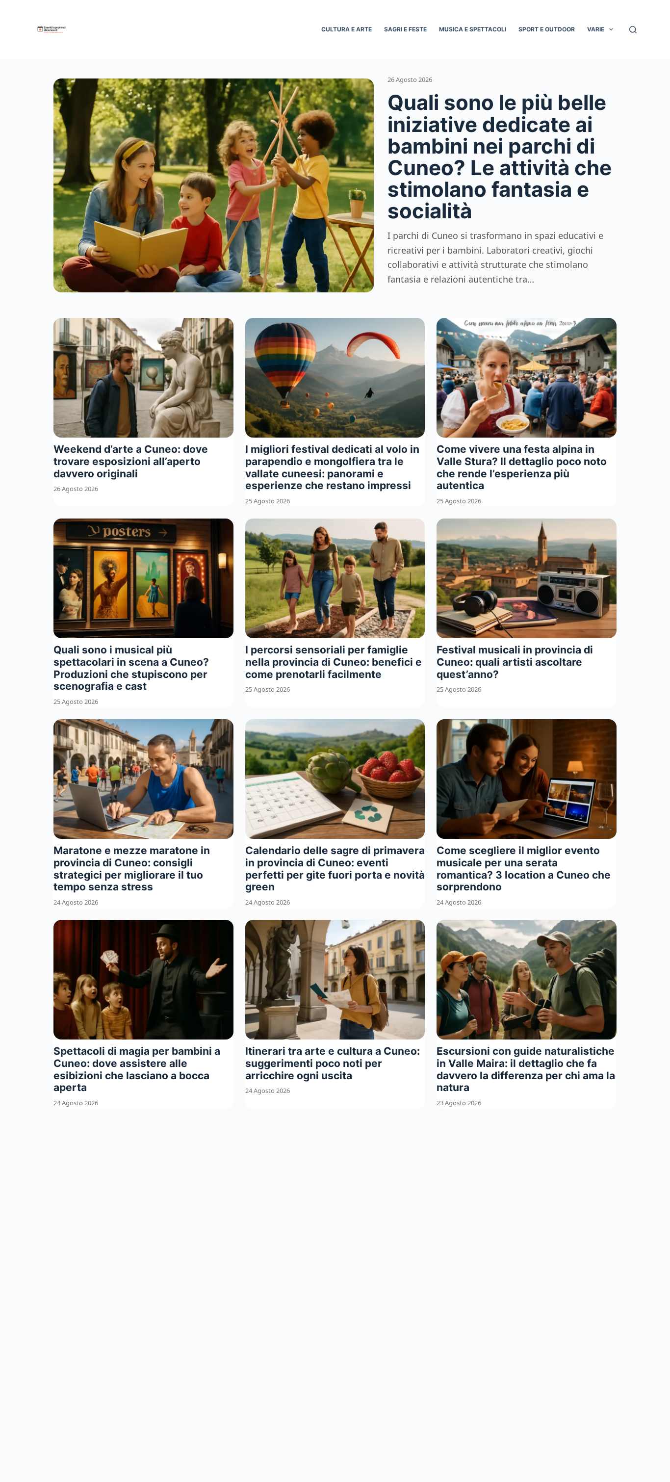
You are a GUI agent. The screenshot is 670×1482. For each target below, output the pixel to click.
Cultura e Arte (346, 29)
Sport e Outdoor (546, 29)
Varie (595, 29)
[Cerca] (633, 29)
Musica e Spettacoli (472, 29)
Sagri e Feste (405, 29)
